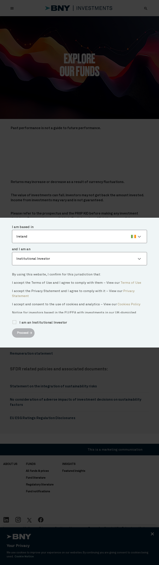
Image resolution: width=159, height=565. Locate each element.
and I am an (21, 249)
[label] (79, 236)
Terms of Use (130, 282)
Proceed (22, 332)
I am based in (23, 227)
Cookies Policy (129, 304)
